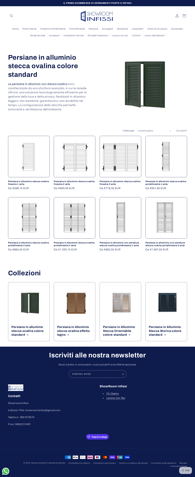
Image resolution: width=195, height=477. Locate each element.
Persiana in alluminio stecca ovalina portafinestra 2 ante (28, 244)
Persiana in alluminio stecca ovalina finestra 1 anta (28, 182)
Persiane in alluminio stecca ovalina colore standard (27, 330)
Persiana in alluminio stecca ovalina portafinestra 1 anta (165, 182)
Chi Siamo (112, 393)
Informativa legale (178, 466)
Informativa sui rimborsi (79, 463)
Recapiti (183, 463)
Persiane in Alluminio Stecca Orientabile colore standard (119, 330)
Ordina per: (129, 131)
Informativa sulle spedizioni (163, 463)
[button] (11, 15)
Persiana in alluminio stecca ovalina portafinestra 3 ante (74, 244)
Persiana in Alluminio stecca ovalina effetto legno (73, 330)
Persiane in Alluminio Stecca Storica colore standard (165, 330)
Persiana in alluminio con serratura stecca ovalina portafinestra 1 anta (119, 244)
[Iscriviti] (122, 374)
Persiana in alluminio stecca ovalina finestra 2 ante (74, 182)
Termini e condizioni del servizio (133, 463)
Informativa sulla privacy (104, 463)
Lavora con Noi (115, 398)
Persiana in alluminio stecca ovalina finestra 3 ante (120, 182)
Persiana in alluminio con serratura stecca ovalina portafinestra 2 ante (165, 244)
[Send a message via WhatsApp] (6, 471)
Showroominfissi (38, 463)
